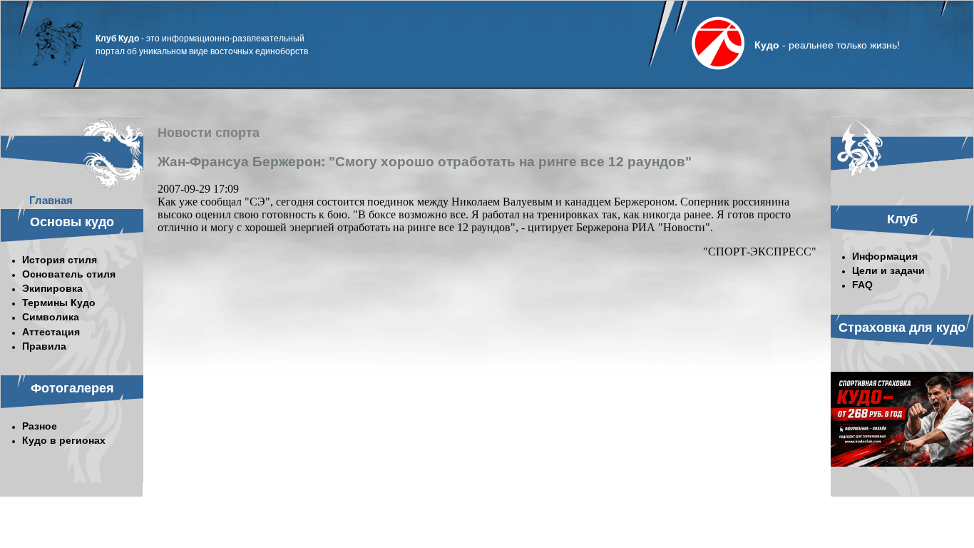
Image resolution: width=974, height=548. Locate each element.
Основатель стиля (69, 274)
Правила (44, 346)
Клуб (902, 219)
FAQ (862, 284)
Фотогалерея (72, 388)
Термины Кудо (59, 302)
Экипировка (52, 288)
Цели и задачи (888, 270)
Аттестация (51, 332)
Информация (885, 256)
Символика (50, 317)
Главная (51, 200)
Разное (39, 426)
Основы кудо (72, 222)
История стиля (59, 259)
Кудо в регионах (64, 440)
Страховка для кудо (902, 327)
